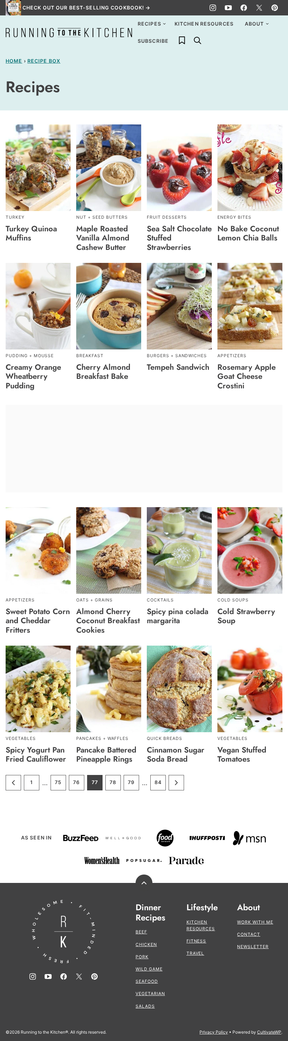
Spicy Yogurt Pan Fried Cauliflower (36, 754)
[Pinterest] (274, 7)
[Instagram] (213, 7)
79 (133, 784)
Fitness (196, 941)
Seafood (147, 981)
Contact (248, 934)
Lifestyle (202, 908)
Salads (145, 1006)
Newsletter (253, 946)
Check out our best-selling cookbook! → (86, 8)
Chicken (146, 944)
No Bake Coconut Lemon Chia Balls (248, 233)
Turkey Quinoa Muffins (31, 233)
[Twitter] (259, 7)
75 (60, 784)
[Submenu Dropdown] (164, 24)
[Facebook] (243, 7)
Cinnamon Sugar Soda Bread (175, 754)
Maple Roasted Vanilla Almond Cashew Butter (102, 238)
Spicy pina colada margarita (177, 616)
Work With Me (255, 922)
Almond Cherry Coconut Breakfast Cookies (108, 620)
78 (115, 784)
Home (14, 61)
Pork (142, 956)
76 (78, 784)
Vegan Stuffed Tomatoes (241, 754)
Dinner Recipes (150, 913)
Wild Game (149, 969)
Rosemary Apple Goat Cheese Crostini (246, 376)
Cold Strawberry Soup (246, 616)
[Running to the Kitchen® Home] (69, 32)
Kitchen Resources (204, 24)
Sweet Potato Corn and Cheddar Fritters (38, 620)
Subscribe (153, 41)
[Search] (197, 40)
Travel (195, 953)
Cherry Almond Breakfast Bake (103, 371)
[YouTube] (228, 7)
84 (160, 784)
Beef (141, 931)
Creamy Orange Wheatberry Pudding (33, 376)
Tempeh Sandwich (178, 367)
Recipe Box (43, 61)
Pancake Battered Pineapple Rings (106, 754)
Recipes (149, 24)
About (254, 24)
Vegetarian (150, 993)
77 (97, 784)
